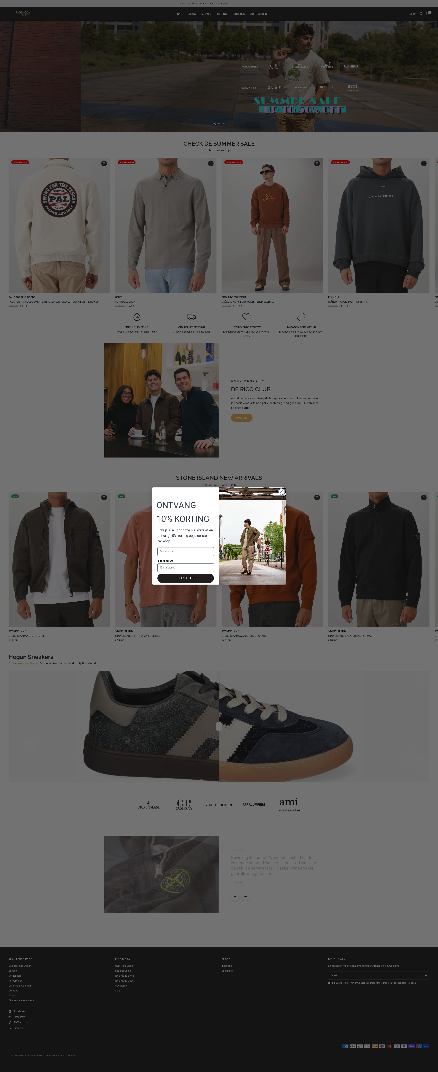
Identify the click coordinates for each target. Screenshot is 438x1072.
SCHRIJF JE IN (186, 578)
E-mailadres (165, 560)
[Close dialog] (281, 492)
